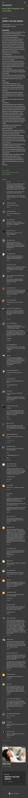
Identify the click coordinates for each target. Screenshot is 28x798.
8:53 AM (8, 556)
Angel (8, 722)
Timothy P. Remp (11, 405)
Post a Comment (6, 740)
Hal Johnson (10, 253)
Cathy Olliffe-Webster (12, 713)
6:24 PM (8, 481)
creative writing (7, 172)
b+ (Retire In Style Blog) (13, 308)
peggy (8, 493)
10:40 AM (9, 419)
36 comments (10, 781)
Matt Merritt (10, 446)
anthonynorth (10, 203)
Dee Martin (9, 527)
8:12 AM (8, 709)
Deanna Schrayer (11, 653)
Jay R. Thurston (10, 323)
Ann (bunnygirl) (10, 344)
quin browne (10, 516)
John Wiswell (10, 618)
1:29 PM (8, 260)
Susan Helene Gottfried (12, 698)
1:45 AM (8, 679)
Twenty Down (6, 764)
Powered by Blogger (15, 793)
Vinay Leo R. (10, 230)
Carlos (8, 391)
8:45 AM (8, 198)
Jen (7, 580)
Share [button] (3, 170)
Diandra (8, 560)
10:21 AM (8, 600)
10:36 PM (8, 340)
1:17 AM (8, 374)
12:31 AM (8, 523)
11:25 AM (8, 430)
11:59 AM (8, 737)
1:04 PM (8, 635)
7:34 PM (8, 670)
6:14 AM (8, 401)
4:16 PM (8, 283)
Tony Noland (10, 570)
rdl (7, 355)
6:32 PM (8, 304)
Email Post (7, 170)
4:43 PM (8, 459)
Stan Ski (9, 485)
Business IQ (10, 674)
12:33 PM (8, 614)
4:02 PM (8, 271)
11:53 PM (8, 512)
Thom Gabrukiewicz (7, 5)
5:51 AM (8, 694)
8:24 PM (8, 489)
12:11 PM (8, 226)
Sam (8, 684)
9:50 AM (8, 207)
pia (7, 181)
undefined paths (10, 440)
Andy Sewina (10, 211)
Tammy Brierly (10, 300)
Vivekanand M (10, 592)
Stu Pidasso (9, 240)
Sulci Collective (10, 464)
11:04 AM (8, 215)
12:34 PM (8, 717)
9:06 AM (8, 566)
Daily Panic (9, 731)
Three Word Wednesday (16, 24)
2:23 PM (8, 648)
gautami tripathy (11, 434)
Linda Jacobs (10, 288)
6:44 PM (8, 319)
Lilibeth (8, 639)
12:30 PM (8, 249)
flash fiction (13, 172)
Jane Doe (9, 423)
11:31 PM (8, 351)
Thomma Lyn (10, 264)
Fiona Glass (9, 219)
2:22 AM (8, 386)
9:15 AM (8, 588)
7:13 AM (8, 544)
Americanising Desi (11, 370)
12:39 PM (8, 442)
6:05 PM (8, 727)
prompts (16, 172)
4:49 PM (8, 296)
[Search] (25, 2)
